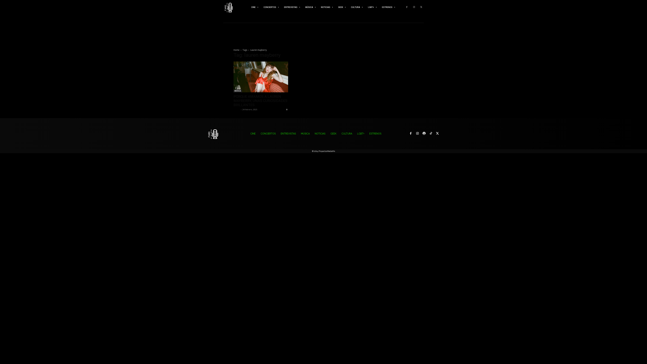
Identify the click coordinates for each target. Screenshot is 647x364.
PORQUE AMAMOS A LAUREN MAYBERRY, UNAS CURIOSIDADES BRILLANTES (260, 101)
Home (236, 50)
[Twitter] (421, 7)
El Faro (237, 109)
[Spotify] (424, 133)
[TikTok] (430, 133)
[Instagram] (414, 7)
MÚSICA (238, 91)
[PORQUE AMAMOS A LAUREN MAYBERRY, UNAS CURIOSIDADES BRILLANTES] (261, 77)
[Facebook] (407, 7)
